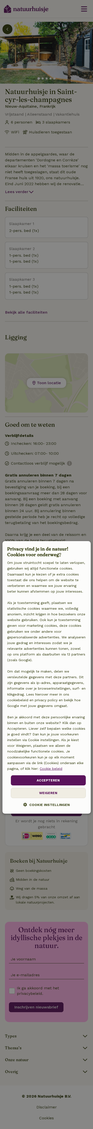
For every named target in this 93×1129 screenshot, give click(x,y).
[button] (46, 805)
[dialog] (46, 677)
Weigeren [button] (48, 793)
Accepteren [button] (48, 780)
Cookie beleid (51, 769)
